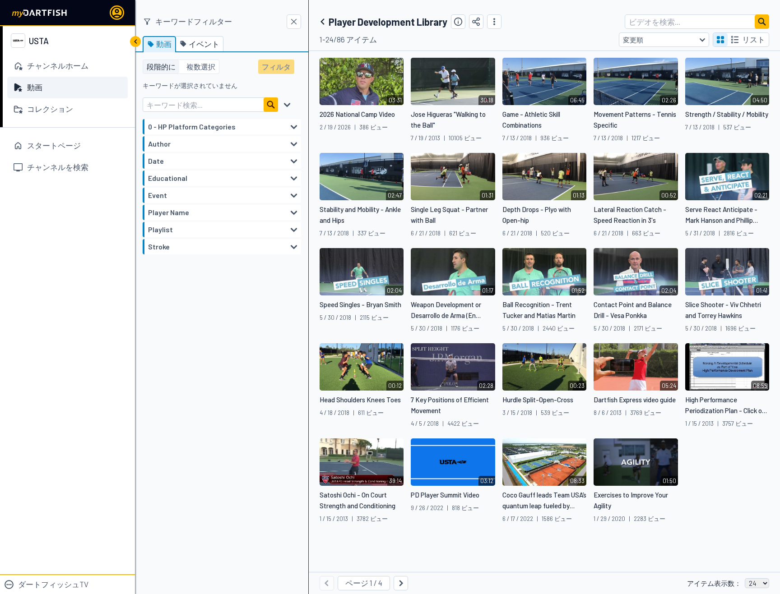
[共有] (476, 21)
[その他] (494, 21)
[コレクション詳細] (458, 21)
